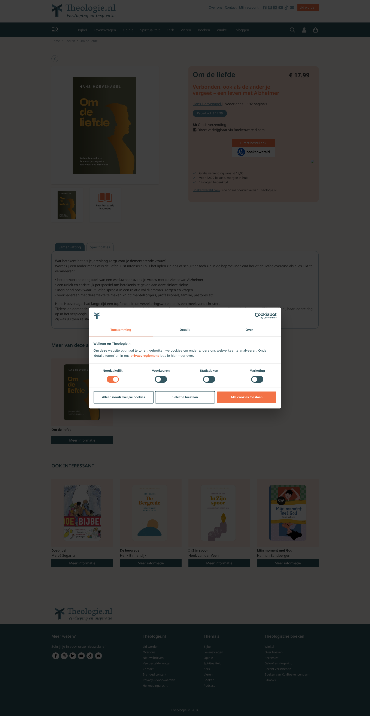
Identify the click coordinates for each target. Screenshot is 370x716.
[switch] (161, 379)
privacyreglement (145, 356)
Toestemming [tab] (120, 330)
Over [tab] (249, 330)
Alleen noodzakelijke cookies (123, 397)
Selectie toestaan (185, 397)
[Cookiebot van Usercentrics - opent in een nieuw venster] (258, 316)
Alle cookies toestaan (247, 397)
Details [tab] (185, 330)
